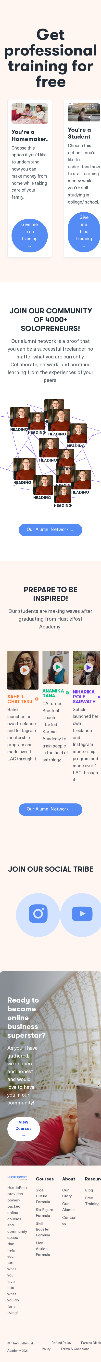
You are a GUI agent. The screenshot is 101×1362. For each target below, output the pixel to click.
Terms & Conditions (74, 1349)
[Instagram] (38, 915)
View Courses (23, 1129)
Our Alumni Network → (50, 530)
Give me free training (29, 235)
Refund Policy (61, 1343)
